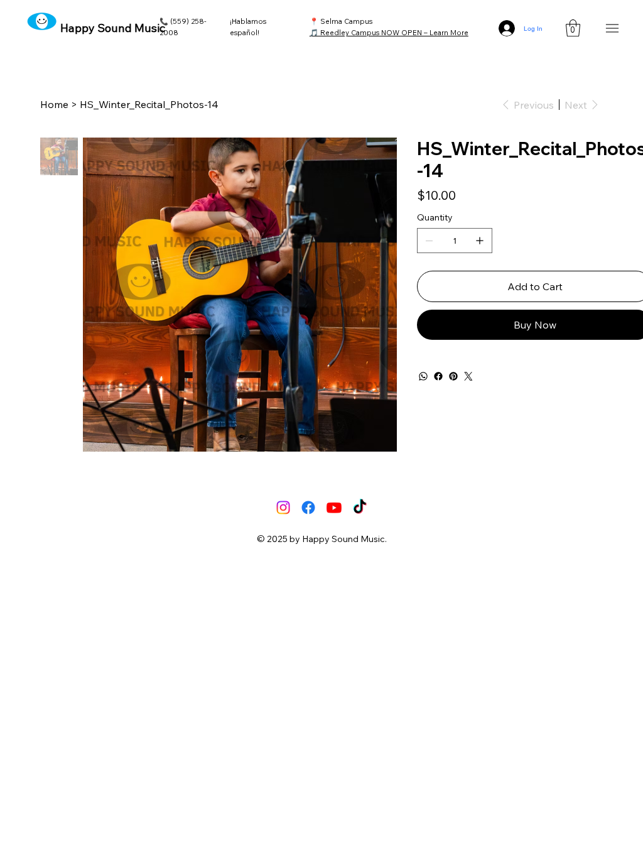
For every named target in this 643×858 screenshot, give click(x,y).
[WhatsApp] (423, 376)
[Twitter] (468, 376)
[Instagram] (283, 507)
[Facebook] (438, 376)
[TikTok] (360, 507)
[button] (573, 27)
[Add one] (479, 240)
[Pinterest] (453, 376)
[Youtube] (334, 507)
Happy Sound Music (112, 28)
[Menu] (612, 29)
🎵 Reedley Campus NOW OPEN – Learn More (389, 32)
